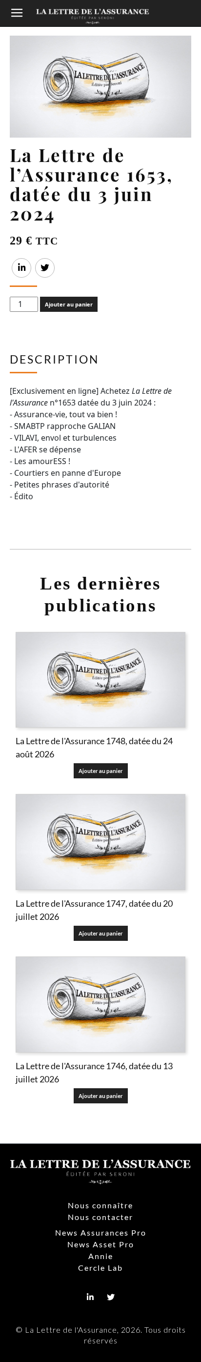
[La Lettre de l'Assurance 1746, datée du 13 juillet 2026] (100, 1004)
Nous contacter (100, 1216)
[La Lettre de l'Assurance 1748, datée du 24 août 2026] (100, 680)
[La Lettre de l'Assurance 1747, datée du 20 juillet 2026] (100, 842)
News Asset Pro (100, 1244)
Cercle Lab (100, 1267)
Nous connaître (100, 1205)
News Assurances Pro (100, 1232)
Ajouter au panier (69, 304)
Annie (100, 1255)
